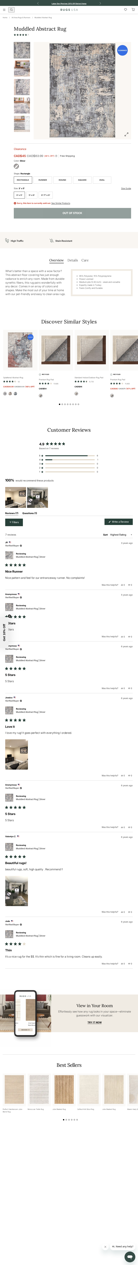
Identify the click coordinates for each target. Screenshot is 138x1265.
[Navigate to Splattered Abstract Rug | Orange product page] (20, 350)
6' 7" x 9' (45, 195)
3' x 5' (19, 195)
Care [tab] (85, 260)
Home (5, 17)
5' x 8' (32, 195)
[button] (21, 35)
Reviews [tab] (11, 514)
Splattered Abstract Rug (13, 377)
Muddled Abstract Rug (43, 17)
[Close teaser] (9, 616)
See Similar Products (60, 203)
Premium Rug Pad (46, 379)
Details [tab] (72, 260)
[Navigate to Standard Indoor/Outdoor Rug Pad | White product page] (92, 350)
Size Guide (126, 188)
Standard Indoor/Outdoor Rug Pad (89, 377)
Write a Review (122, 522)
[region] (27, 497)
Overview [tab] (56, 260)
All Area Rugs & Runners (21, 17)
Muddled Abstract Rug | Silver (30, 557)
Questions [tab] (29, 514)
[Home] (69, 9)
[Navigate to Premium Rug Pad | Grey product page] (56, 350)
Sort (105, 534)
